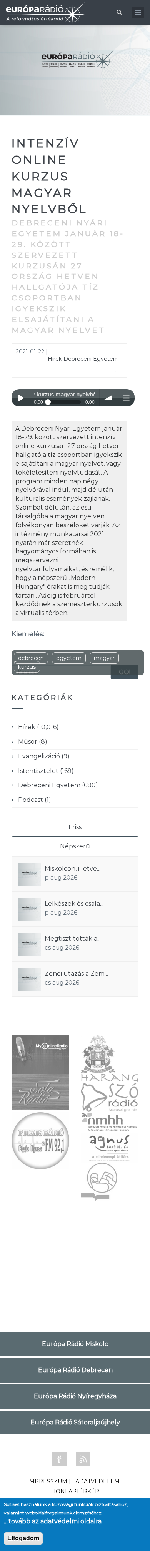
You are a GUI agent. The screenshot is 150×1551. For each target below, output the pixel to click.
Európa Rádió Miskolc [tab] (75, 1344)
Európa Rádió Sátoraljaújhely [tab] (75, 1422)
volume (108, 397)
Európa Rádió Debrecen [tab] (75, 1370)
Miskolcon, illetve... (72, 868)
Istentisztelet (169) (46, 771)
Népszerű (75, 846)
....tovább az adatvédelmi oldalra (53, 1521)
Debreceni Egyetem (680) (58, 785)
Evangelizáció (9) (44, 756)
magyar (104, 658)
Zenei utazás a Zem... (76, 973)
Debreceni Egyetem (91, 358)
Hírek (55, 358)
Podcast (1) (34, 799)
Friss (75, 827)
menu (126, 397)
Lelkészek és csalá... (74, 903)
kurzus (27, 666)
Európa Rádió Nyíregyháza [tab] (75, 1396)
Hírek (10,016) (38, 727)
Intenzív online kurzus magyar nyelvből (49, 176)
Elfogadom (23, 1538)
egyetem (69, 658)
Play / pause (20, 397)
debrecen (31, 658)
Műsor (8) (32, 741)
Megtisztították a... (73, 938)
